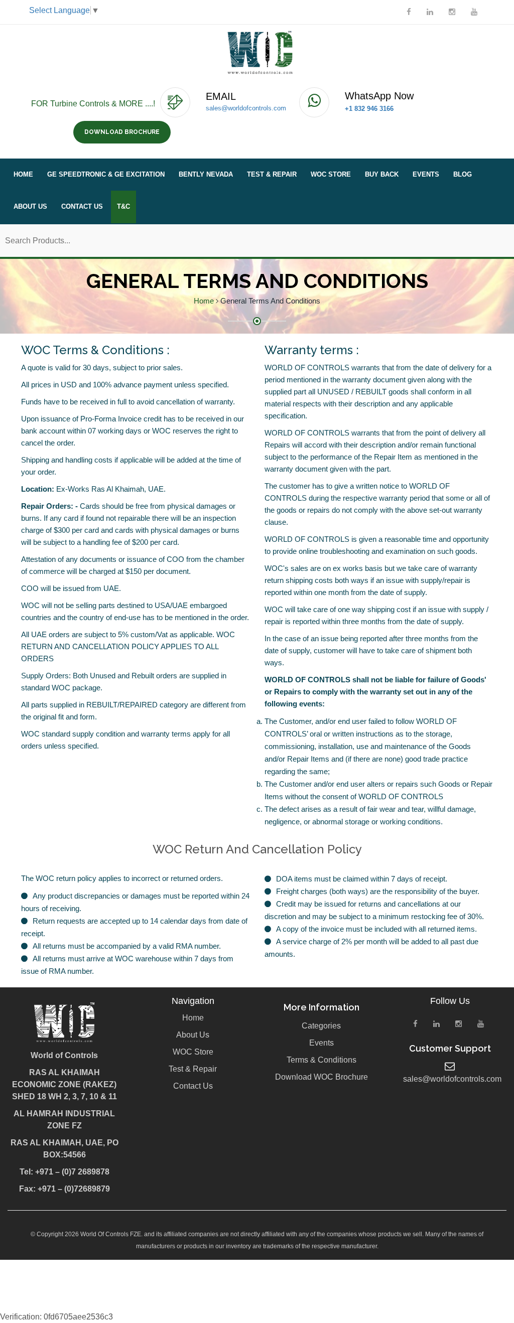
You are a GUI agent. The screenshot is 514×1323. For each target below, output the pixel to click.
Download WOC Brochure (321, 1077)
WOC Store (331, 174)
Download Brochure (122, 131)
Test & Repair (272, 174)
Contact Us (82, 206)
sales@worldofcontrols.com (246, 108)
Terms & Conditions (321, 1060)
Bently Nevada (206, 174)
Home (23, 174)
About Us (30, 206)
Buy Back (382, 174)
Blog (462, 174)
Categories (321, 1025)
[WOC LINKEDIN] (430, 12)
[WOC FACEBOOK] (409, 12)
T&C (123, 206)
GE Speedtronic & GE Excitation (106, 174)
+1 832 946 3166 (369, 108)
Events (426, 174)
